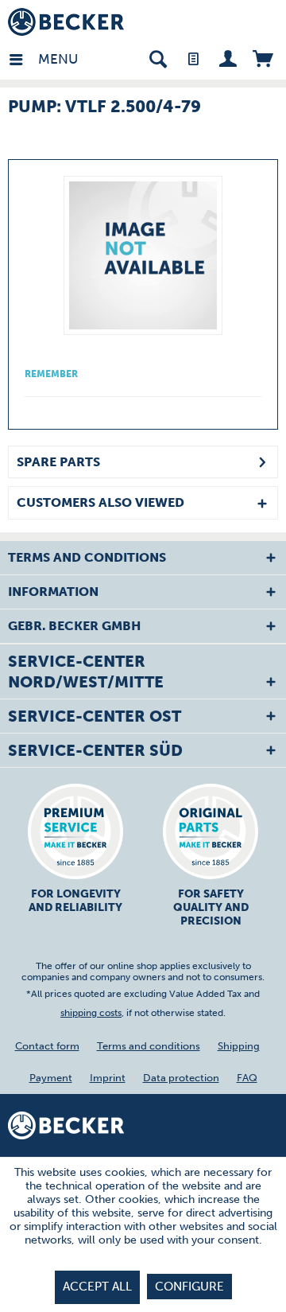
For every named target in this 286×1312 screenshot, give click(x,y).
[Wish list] (193, 58)
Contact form (47, 1046)
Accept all (97, 1286)
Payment (50, 1078)
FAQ (247, 1078)
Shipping (239, 1046)
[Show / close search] (158, 58)
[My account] (228, 58)
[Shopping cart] (262, 58)
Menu (42, 59)
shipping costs (91, 1012)
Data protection (181, 1078)
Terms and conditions (148, 1046)
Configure (189, 1286)
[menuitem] (23, 58)
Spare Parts (58, 461)
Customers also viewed (100, 502)
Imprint (108, 1078)
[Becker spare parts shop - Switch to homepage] (66, 22)
